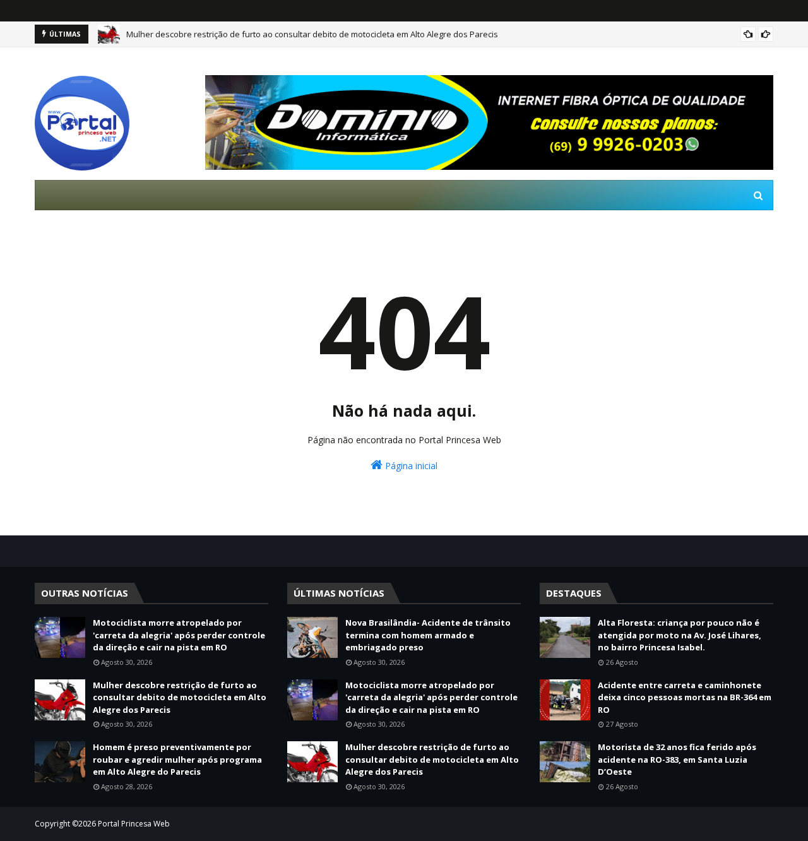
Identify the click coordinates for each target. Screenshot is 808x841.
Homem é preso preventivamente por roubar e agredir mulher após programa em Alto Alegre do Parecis (177, 759)
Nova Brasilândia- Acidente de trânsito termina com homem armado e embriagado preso (428, 635)
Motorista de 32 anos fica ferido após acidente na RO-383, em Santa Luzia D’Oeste (677, 759)
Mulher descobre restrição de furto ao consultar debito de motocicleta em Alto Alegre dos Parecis (312, 34)
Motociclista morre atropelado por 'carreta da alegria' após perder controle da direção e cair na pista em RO (179, 635)
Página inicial (410, 466)
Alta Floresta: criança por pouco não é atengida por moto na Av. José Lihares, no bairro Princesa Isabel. (679, 635)
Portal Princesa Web (134, 823)
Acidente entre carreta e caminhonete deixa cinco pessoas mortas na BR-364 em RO (684, 697)
